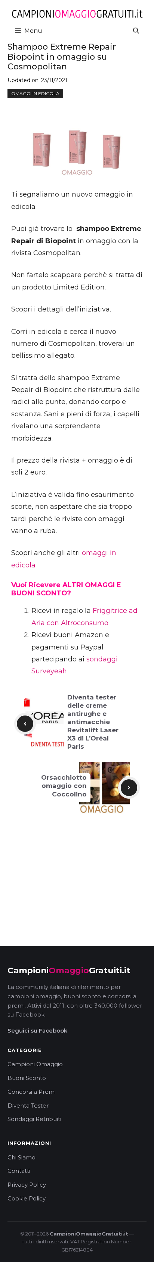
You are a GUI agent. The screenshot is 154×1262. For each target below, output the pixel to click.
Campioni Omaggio (35, 1064)
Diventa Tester (28, 1105)
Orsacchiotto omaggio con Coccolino (64, 786)
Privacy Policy (26, 1184)
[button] (136, 31)
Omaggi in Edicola (35, 93)
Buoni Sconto (26, 1077)
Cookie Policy (26, 1198)
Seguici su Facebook (37, 1030)
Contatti (18, 1170)
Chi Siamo (21, 1157)
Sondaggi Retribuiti (34, 1118)
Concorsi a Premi (31, 1091)
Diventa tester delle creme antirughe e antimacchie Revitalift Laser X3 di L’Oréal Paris (92, 722)
